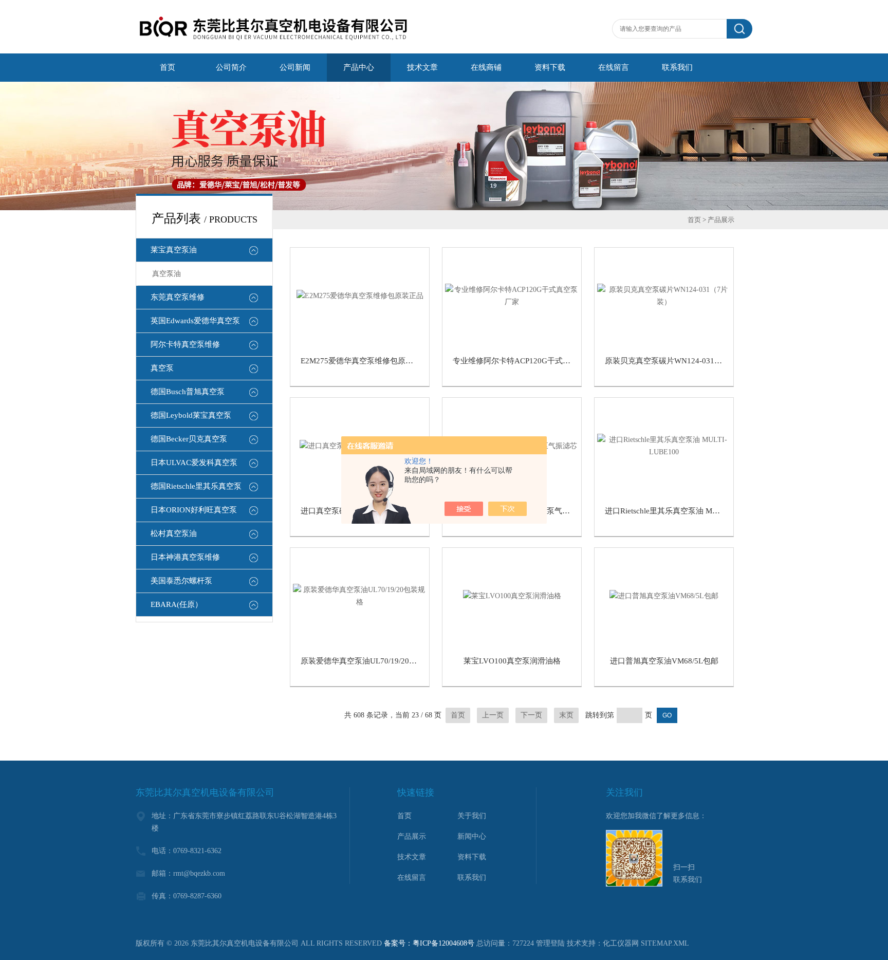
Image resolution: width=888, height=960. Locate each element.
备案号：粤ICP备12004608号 (429, 943)
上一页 (493, 715)
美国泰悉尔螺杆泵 (181, 581)
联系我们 (471, 877)
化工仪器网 (621, 943)
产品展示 (411, 836)
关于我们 (471, 816)
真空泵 (162, 368)
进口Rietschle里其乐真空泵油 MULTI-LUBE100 (684, 511)
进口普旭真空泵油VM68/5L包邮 (664, 661)
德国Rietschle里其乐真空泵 (196, 486)
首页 (694, 220)
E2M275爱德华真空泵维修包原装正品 (365, 361)
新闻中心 (471, 836)
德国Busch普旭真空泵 (188, 391)
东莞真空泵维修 (178, 297)
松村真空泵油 (174, 533)
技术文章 (411, 857)
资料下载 (471, 857)
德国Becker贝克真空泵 (189, 439)
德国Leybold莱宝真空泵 (191, 415)
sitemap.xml (665, 943)
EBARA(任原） (176, 604)
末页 (566, 715)
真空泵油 (166, 274)
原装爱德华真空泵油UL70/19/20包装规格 (370, 661)
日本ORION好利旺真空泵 (194, 510)
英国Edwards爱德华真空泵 (195, 321)
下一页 (531, 715)
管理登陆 (550, 943)
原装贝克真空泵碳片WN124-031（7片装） (677, 361)
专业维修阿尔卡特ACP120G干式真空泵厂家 (527, 361)
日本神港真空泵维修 (185, 557)
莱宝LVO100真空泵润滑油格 (512, 661)
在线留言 (411, 877)
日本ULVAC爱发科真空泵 (194, 462)
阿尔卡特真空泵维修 (185, 344)
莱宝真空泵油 (174, 250)
